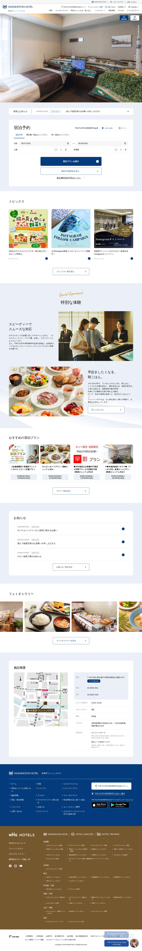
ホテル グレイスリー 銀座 (54, 845)
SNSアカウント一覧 (98, 936)
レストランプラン (71, 788)
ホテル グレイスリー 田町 (76, 845)
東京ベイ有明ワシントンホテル (123, 849)
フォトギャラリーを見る (66, 641)
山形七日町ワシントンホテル (77, 877)
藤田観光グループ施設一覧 (19, 859)
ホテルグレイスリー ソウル (55, 921)
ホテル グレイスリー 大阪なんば (78, 898)
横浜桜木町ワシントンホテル (77, 855)
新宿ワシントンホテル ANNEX (78, 850)
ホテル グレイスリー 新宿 (121, 845)
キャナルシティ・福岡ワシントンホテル (56, 912)
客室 (50, 10)
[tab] (134, 55)
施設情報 (112, 10)
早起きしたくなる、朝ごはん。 (81, 10)
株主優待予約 (59, 936)
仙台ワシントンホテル (53, 877)
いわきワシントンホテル (76, 881)
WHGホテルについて (17, 843)
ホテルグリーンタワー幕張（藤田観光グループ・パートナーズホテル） (89, 859)
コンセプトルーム (61, 10)
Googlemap (94, 681)
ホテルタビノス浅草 (53, 858)
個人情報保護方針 (82, 936)
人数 (15, 150)
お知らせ (41, 807)
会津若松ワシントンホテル (122, 877)
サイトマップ (42, 811)
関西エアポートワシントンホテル (101, 898)
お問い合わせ (16, 811)
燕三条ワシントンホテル (54, 889)
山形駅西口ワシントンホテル (100, 877)
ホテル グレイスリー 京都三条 (56, 897)
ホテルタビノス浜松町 (120, 855)
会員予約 (49, 936)
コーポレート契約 (113, 936)
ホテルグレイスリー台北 (76, 921)
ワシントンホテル (16, 848)
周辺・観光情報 (17, 800)
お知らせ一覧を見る (64, 567)
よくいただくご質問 (72, 807)
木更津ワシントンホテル (99, 855)
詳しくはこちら (98, 410)
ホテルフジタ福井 (74, 889)
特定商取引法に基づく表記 (74, 800)
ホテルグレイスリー (17, 854)
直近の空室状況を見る (70, 171)
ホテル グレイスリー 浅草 (99, 845)
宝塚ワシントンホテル (75, 903)
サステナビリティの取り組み (48, 801)
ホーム (14, 784)
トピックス (15, 807)
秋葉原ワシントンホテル (99, 849)
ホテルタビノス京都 (53, 903)
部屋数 (76, 150)
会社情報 (70, 936)
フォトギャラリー (133, 10)
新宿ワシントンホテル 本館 (55, 849)
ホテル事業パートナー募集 (34, 940)
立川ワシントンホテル (53, 855)
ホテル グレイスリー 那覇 (99, 911)
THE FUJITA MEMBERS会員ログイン (113, 786)
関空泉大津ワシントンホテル (122, 897)
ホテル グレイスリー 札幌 (54, 869)
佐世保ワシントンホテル (76, 911)
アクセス (121, 10)
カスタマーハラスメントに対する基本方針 (74, 812)
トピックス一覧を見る (65, 271)
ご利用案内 (29, 936)
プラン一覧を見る (63, 491)
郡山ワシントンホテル (53, 881)
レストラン (41, 788)
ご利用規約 (39, 936)
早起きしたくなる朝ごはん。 (21, 789)
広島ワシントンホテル (98, 903)
